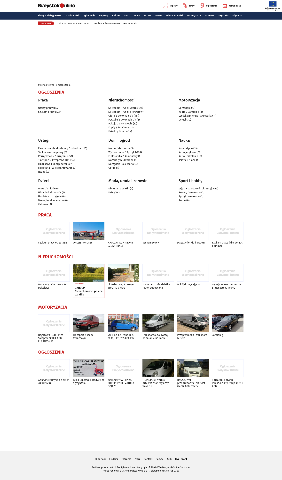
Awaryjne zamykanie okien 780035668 (53, 381)
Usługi (182, 119)
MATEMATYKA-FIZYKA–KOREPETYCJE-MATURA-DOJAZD (121, 383)
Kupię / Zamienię (118, 127)
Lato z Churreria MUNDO (79, 23)
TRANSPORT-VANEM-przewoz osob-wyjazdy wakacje (155, 383)
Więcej (235, 15)
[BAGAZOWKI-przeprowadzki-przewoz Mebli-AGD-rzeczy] (193, 368)
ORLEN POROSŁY (82, 242)
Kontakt (148, 459)
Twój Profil (181, 459)
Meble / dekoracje (119, 148)
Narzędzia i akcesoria (121, 163)
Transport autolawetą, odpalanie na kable (155, 336)
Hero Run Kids (130, 23)
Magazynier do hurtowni (191, 242)
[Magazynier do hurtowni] (193, 231)
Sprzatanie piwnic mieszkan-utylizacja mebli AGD (227, 383)
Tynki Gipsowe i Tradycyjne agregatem (88, 381)
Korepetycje (186, 148)
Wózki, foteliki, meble (51, 200)
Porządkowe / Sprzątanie (53, 156)
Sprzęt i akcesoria (189, 196)
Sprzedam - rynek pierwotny (125, 111)
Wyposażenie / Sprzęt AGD (124, 152)
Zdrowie (209, 15)
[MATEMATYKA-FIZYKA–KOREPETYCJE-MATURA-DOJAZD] (123, 368)
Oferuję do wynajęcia (120, 115)
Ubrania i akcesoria (49, 192)
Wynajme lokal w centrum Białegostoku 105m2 (227, 286)
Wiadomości (72, 15)
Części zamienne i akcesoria (195, 115)
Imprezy (174, 6)
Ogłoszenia (211, 6)
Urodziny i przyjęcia (50, 196)
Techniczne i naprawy (50, 152)
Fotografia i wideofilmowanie (55, 167)
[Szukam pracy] (158, 231)
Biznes (147, 15)
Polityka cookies (126, 467)
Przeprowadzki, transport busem (192, 336)
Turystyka (223, 15)
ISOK (169, 459)
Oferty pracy (45, 107)
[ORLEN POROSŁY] (88, 231)
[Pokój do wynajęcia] (193, 273)
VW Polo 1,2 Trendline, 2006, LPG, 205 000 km (121, 336)
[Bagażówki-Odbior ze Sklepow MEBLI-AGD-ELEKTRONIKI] (54, 323)
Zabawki (43, 204)
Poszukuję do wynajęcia (122, 119)
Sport (127, 15)
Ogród (112, 167)
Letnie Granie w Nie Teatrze (107, 23)
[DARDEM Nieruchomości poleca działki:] (88, 273)
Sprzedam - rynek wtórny (123, 107)
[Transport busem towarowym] (88, 323)
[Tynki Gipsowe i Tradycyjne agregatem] (88, 368)
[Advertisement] (141, 55)
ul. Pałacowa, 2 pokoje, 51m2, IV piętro (121, 286)
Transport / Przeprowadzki (53, 160)
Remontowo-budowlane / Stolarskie (59, 148)
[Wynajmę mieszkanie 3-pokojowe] (54, 273)
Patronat (126, 459)
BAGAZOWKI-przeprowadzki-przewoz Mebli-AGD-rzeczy (191, 383)
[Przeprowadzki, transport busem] (193, 323)
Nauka (158, 15)
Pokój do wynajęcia (188, 284)
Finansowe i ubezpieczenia (54, 163)
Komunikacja (235, 6)
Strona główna (46, 84)
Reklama (113, 459)
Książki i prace (187, 160)
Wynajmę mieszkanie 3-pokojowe (52, 286)
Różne (41, 171)
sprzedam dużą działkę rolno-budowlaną (156, 286)
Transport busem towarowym (83, 336)
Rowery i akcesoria (190, 192)
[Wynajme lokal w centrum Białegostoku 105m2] (227, 273)
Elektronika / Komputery (123, 156)
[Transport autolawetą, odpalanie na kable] (158, 323)
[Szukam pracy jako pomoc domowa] (227, 231)
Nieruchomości (174, 15)
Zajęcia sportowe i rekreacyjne (197, 188)
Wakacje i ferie (47, 188)
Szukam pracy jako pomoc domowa (227, 244)
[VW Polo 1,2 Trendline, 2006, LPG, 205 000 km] (123, 323)
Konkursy (61, 23)
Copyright (142, 467)
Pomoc (159, 459)
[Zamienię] (227, 323)
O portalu (100, 459)
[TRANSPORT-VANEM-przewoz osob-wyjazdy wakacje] (158, 368)
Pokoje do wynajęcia (120, 123)
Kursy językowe (187, 152)
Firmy (192, 6)
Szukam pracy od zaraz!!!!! (53, 242)
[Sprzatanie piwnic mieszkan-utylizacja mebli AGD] (227, 368)
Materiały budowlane (120, 160)
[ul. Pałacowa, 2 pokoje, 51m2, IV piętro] (123, 273)
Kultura (116, 15)
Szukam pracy (46, 111)
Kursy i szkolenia (188, 156)
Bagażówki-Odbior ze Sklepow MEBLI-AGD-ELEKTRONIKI (50, 338)
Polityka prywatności (103, 467)
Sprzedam (185, 107)
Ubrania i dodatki (118, 188)
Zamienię (217, 335)
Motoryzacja (194, 15)
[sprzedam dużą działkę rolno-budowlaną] (158, 273)
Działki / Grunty (117, 131)
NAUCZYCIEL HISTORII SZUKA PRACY (120, 244)
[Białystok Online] (56, 5)
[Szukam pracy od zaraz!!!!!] (54, 231)
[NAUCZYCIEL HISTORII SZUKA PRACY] (123, 231)
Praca (137, 15)
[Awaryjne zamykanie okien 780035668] (54, 368)
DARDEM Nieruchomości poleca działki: (88, 291)
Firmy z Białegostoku (50, 15)
